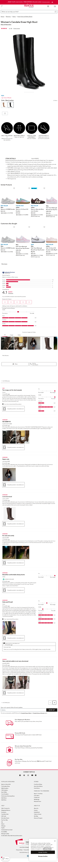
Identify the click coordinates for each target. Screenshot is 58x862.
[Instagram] (28, 776)
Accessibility (4, 831)
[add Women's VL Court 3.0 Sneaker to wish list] (29, 188)
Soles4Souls (37, 812)
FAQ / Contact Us (5, 808)
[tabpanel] (29, 1)
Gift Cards (3, 816)
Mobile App (36, 799)
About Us (36, 808)
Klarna (2, 823)
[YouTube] (32, 776)
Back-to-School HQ (5, 784)
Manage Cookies (5, 833)
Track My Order (5, 814)
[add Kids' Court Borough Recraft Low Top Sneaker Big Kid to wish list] (44, 227)
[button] (46, 1)
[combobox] (29, 11)
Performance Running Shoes (7, 796)
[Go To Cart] (55, 6)
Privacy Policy (19, 849)
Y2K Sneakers (4, 790)
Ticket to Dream (37, 814)
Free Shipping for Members (22, 719)
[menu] (2, 7)
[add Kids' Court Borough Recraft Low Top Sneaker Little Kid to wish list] (29, 227)
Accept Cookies (42, 852)
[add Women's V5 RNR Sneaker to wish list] (14, 188)
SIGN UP (52, 710)
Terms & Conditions (28, 849)
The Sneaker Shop (5, 786)
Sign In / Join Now (38, 793)
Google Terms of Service (38, 713)
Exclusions (3, 812)
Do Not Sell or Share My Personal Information (11, 835)
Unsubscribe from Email (6, 829)
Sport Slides (4, 792)
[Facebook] (20, 776)
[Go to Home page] (29, 6)
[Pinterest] (24, 776)
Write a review (16, 28)
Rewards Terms (37, 801)
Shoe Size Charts (5, 818)
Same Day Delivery (38, 786)
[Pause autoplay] (52, 2)
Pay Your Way (18, 759)
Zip (2, 822)
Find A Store (37, 788)
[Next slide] (51, 2)
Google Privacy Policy (26, 713)
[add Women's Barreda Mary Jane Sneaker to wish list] (44, 188)
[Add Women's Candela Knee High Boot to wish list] (5, 113)
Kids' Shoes (3, 798)
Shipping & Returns (5, 810)
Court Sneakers (4, 794)
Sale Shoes (3, 799)
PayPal (2, 827)
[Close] (55, 841)
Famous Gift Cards (20, 733)
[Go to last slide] (7, 2)
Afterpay (3, 825)
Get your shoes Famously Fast (23, 746)
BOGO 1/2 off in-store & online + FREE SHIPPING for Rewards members (25, 1)
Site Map (36, 816)
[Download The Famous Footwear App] (35, 775)
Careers (36, 810)
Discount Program (38, 818)
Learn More (36, 795)
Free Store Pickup (38, 784)
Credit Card (36, 797)
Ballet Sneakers (4, 788)
